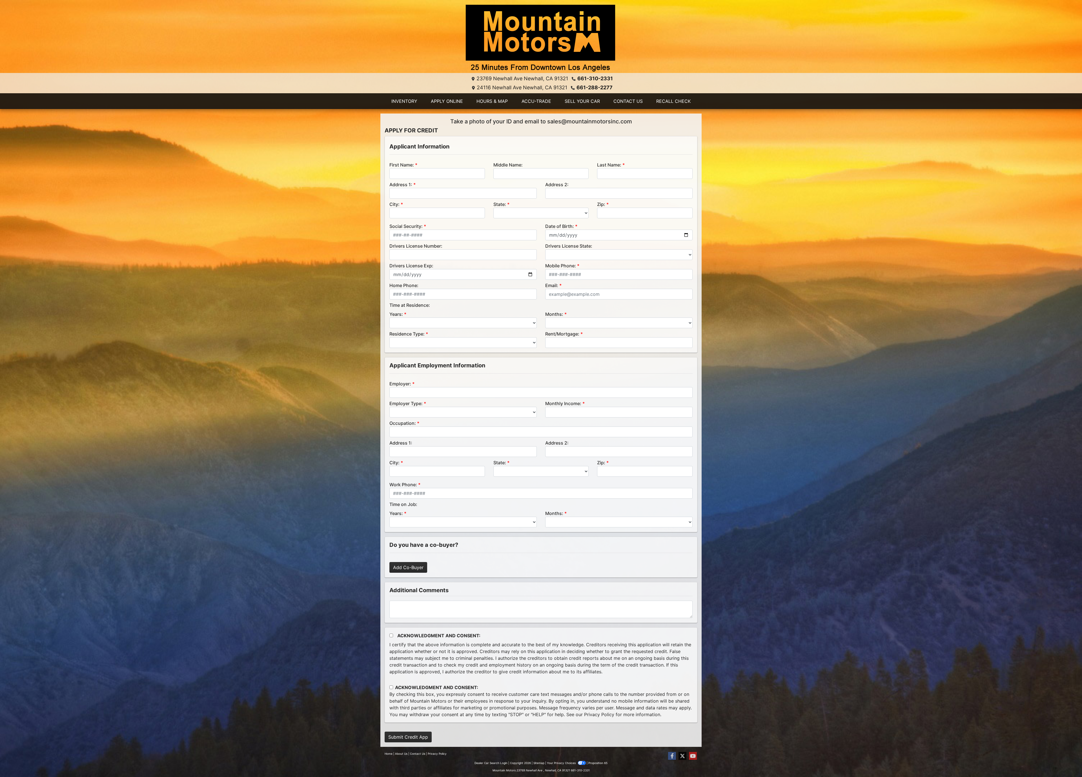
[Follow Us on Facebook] (672, 756)
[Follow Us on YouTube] (693, 756)
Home (389, 753)
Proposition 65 (597, 763)
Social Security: (406, 226)
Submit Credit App (408, 737)
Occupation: (402, 423)
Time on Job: (403, 504)
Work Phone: (403, 484)
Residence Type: (407, 334)
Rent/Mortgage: (562, 334)
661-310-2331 (595, 78)
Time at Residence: (409, 305)
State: (499, 204)
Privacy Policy (599, 714)
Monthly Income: (563, 403)
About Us (401, 753)
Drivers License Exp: (411, 265)
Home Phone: (403, 285)
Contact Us (417, 753)
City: (394, 204)
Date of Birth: (559, 226)
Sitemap (538, 763)
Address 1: (400, 184)
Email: (551, 285)
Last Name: (609, 165)
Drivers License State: (568, 246)
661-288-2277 (595, 87)
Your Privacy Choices (562, 763)
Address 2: (557, 184)
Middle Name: (508, 165)
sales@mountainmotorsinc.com (589, 121)
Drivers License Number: (415, 246)
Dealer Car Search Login (491, 763)
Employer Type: (406, 403)
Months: (554, 314)
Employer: (400, 384)
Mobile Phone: (560, 265)
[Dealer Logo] (541, 39)
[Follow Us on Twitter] (682, 756)
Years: (396, 314)
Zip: (601, 204)
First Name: (401, 165)
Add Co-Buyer (408, 567)
